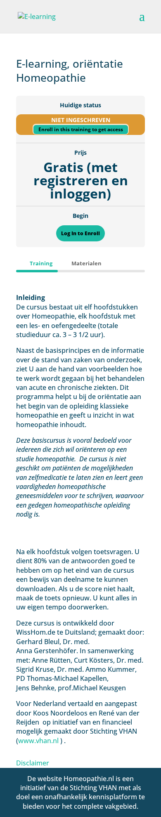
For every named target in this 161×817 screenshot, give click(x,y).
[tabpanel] (80, 519)
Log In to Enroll (80, 233)
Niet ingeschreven (80, 120)
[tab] (37, 263)
